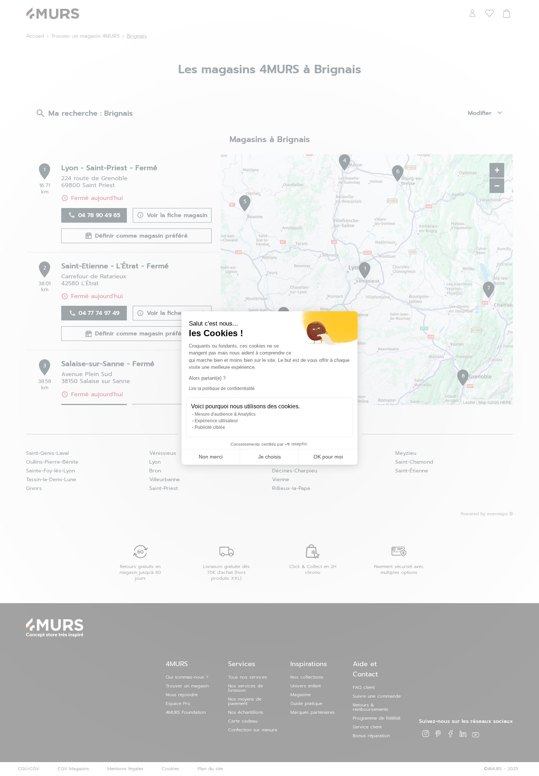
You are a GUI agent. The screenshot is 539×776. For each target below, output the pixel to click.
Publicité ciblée (210, 427)
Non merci (211, 457)
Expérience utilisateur (216, 420)
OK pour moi (328, 457)
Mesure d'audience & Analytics (225, 414)
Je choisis (269, 457)
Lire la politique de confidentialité (222, 388)
